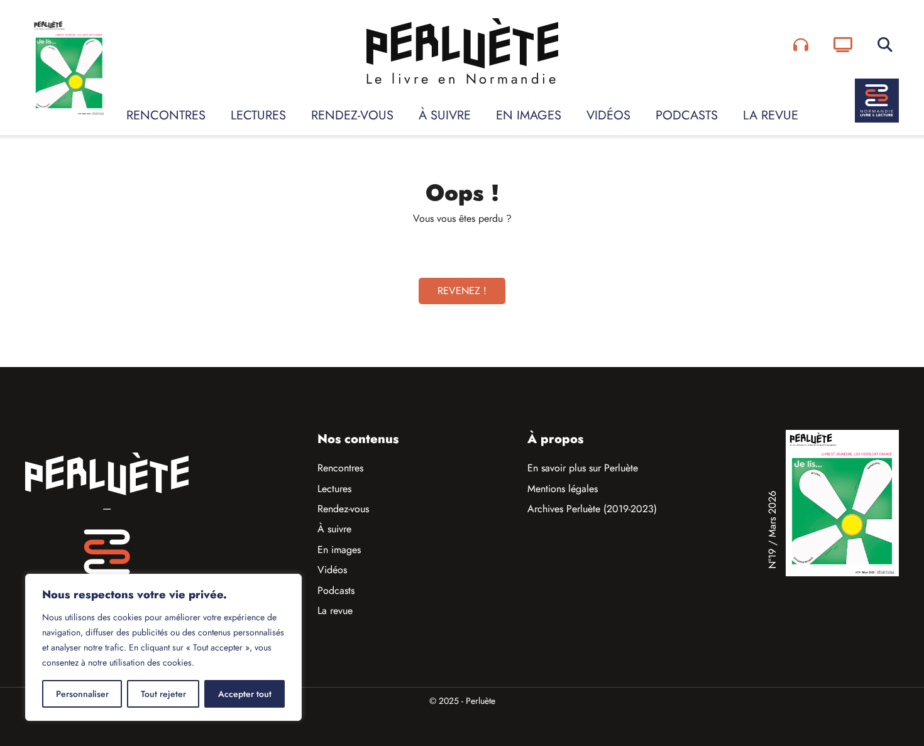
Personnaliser (82, 694)
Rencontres (166, 115)
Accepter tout (245, 694)
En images (528, 115)
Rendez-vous (352, 115)
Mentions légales (562, 488)
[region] (163, 647)
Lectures (258, 115)
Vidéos (608, 115)
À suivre (445, 115)
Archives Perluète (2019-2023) (592, 509)
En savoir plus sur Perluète (582, 468)
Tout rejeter (163, 694)
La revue (770, 115)
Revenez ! (462, 290)
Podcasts (687, 115)
